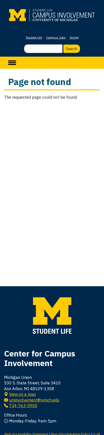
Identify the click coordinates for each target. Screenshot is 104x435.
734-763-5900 (23, 405)
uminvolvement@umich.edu (34, 400)
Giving (74, 37)
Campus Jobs (56, 37)
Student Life (34, 37)
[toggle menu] (12, 63)
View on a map (22, 394)
